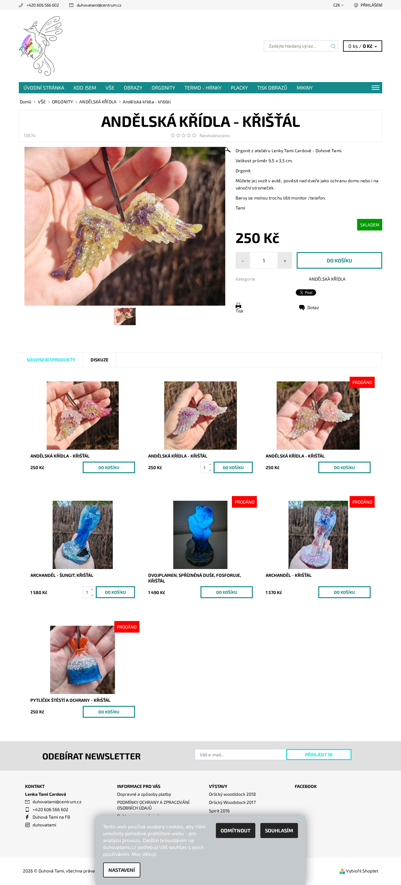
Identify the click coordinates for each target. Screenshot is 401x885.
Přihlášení (371, 5)
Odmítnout (236, 830)
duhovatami (44, 824)
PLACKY (239, 88)
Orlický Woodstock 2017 (232, 802)
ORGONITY (163, 88)
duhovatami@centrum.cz (99, 5)
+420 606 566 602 (42, 5)
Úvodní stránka (43, 88)
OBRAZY (133, 88)
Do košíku (108, 467)
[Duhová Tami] (42, 45)
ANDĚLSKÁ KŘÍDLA (327, 279)
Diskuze (99, 359)
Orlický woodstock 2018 (232, 794)
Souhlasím (279, 830)
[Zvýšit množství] (211, 465)
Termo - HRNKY (203, 88)
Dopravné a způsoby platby (144, 794)
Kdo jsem (85, 88)
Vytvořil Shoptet (362, 870)
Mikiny (305, 88)
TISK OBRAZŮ (272, 88)
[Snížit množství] (211, 471)
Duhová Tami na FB (51, 817)
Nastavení (121, 870)
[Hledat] (333, 46)
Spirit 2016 (219, 810)
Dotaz (313, 307)
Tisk (239, 310)
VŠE (110, 88)
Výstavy (218, 786)
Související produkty (51, 359)
